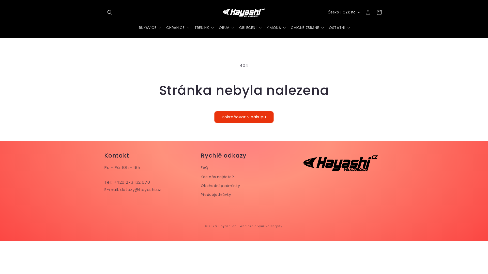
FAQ (204, 167)
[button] (109, 12)
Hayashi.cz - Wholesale (237, 226)
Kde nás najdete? (217, 176)
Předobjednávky (216, 194)
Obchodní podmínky (220, 185)
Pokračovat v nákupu (244, 116)
